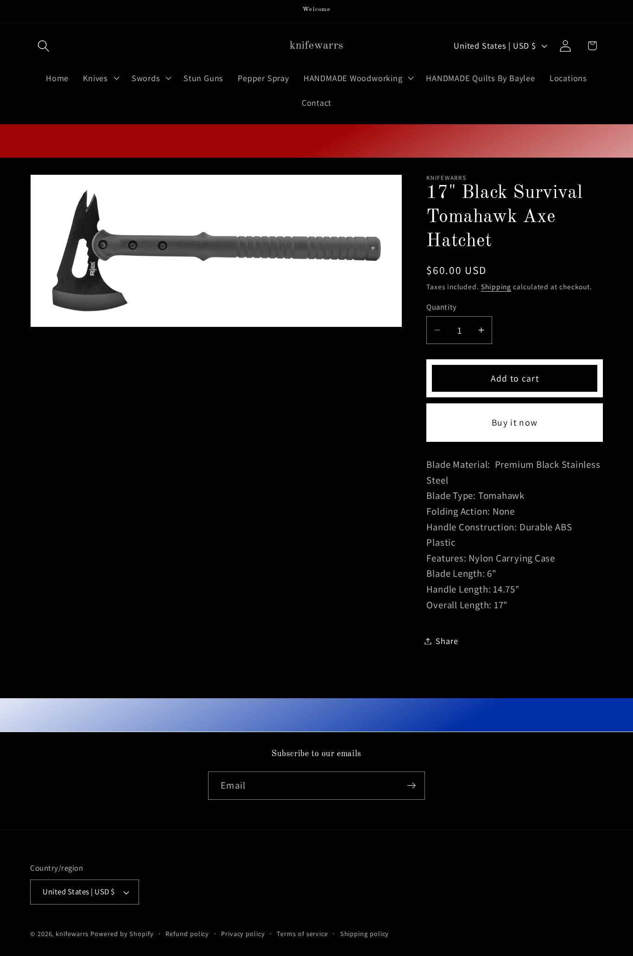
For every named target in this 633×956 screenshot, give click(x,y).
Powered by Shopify (121, 933)
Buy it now (515, 422)
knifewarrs (72, 933)
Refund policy (187, 933)
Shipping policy (364, 933)
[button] (43, 45)
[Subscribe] (411, 785)
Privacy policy (243, 933)
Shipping (496, 286)
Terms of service (302, 933)
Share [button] (447, 640)
